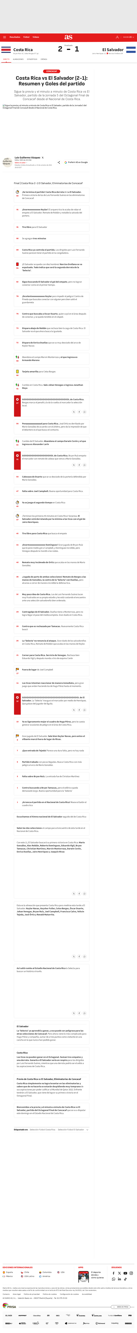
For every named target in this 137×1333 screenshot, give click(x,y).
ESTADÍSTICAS (32, 59)
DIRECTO (6, 59)
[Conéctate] (117, 37)
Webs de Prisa (122, 1307)
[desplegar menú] (4, 37)
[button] (59, 162)
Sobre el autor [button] (20, 162)
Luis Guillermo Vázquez (27, 157)
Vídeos (36, 37)
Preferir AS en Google (78, 162)
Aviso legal (17, 1294)
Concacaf (51, 71)
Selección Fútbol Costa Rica (42, 1129)
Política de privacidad (32, 1294)
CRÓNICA (44, 59)
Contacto (6, 1294)
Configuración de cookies (69, 1294)
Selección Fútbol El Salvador (71, 1129)
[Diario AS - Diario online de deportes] (68, 37)
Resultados (15, 37)
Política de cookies (50, 1294)
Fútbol (26, 37)
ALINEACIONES (18, 59)
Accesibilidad (87, 1294)
